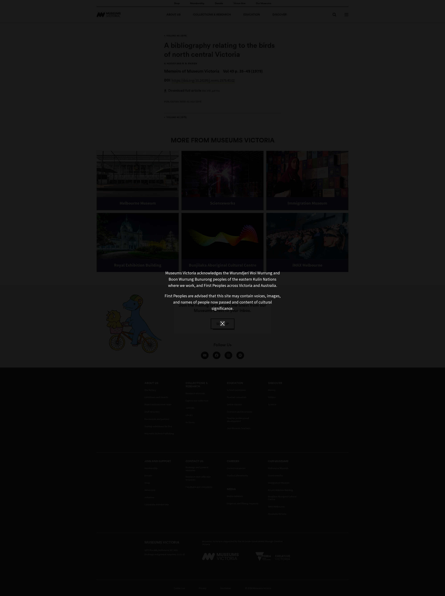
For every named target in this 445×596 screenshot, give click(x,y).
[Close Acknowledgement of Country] (222, 323)
